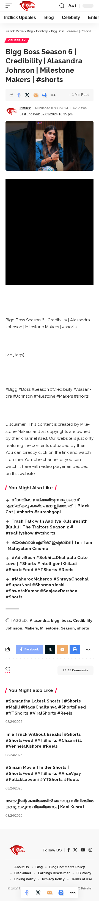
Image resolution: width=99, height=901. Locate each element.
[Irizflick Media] (27, 6)
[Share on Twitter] (27, 95)
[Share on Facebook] (19, 95)
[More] (53, 95)
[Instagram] (90, 850)
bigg (55, 620)
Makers (31, 628)
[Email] (36, 95)
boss (66, 620)
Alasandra (39, 620)
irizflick (25, 108)
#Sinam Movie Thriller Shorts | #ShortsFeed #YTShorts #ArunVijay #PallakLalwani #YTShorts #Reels (43, 773)
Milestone (49, 628)
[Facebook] (68, 850)
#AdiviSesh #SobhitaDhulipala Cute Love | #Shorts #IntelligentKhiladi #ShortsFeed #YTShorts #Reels (47, 563)
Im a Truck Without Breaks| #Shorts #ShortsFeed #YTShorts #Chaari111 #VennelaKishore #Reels (44, 740)
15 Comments (78, 670)
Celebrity (17, 40)
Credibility (82, 620)
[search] (62, 6)
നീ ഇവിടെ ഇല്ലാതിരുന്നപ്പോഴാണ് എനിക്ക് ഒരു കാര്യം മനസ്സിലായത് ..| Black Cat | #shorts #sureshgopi (48, 505)
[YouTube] (83, 850)
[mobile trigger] (10, 6)
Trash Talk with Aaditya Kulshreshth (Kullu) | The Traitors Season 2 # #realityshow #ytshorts (46, 527)
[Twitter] (75, 850)
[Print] (44, 95)
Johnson (14, 628)
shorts (83, 628)
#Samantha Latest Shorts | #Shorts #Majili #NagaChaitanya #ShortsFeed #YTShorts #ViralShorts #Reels (46, 707)
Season (68, 628)
